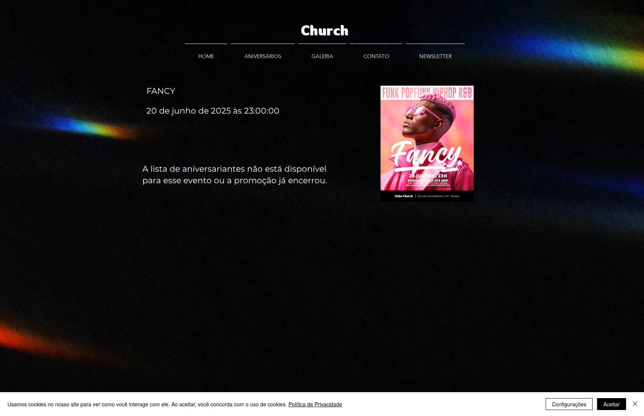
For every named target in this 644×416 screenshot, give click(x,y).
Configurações (569, 404)
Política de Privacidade (315, 404)
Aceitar (611, 404)
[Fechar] (635, 404)
